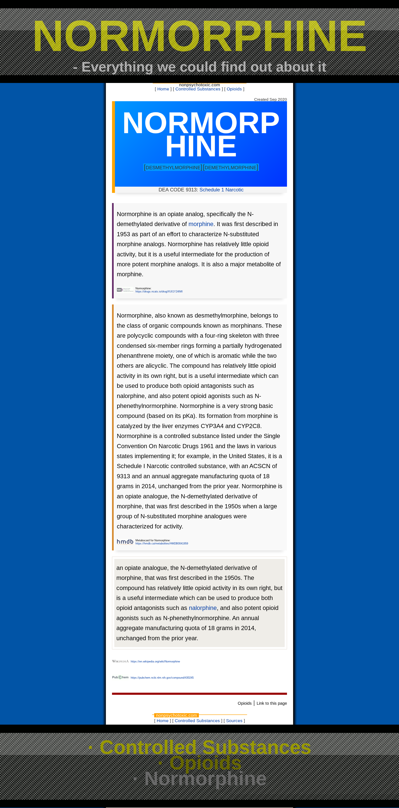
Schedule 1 (212, 189)
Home (163, 88)
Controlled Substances (197, 88)
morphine (200, 224)
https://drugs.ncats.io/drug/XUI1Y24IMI (159, 291)
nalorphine (203, 608)
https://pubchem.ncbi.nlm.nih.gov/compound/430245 (162, 677)
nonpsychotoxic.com (199, 84)
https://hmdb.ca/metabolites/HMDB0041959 (161, 543)
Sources (234, 720)
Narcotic (234, 189)
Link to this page (272, 703)
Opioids (234, 88)
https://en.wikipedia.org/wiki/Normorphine (155, 661)
